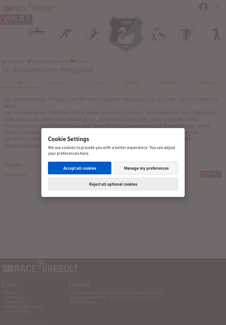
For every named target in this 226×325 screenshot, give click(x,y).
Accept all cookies (79, 168)
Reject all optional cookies (113, 184)
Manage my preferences (146, 168)
